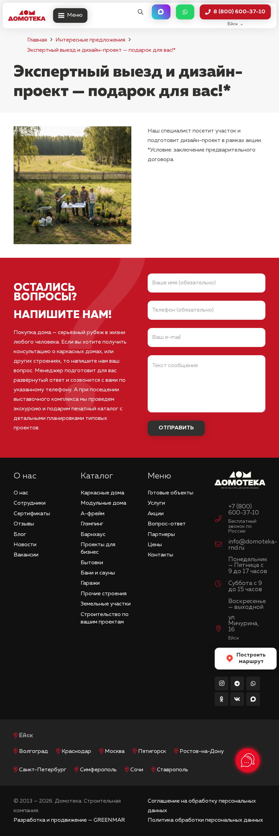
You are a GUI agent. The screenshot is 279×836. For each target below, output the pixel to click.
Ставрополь (172, 770)
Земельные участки (106, 604)
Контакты (160, 555)
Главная (37, 40)
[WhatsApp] (253, 683)
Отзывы (24, 524)
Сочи (136, 770)
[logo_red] (27, 15)
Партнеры (161, 534)
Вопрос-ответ (167, 524)
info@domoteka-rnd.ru (252, 545)
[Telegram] (237, 683)
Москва (115, 751)
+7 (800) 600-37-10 (243, 510)
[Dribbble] (253, 699)
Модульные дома (103, 503)
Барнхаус (93, 534)
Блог (20, 534)
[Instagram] (221, 683)
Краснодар (76, 751)
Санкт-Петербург (42, 770)
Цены (155, 545)
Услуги (156, 503)
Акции (156, 514)
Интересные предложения (90, 40)
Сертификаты (32, 514)
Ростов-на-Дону (202, 751)
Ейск (26, 735)
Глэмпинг (92, 524)
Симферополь (98, 770)
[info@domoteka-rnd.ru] (221, 545)
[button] (140, 12)
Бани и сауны (98, 573)
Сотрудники (30, 503)
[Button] (161, 12)
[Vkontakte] (237, 699)
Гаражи (90, 583)
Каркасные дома (102, 493)
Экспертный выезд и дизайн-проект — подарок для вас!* (101, 50)
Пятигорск (152, 751)
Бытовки (92, 563)
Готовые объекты (170, 493)
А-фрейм (92, 514)
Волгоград (33, 751)
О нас (21, 493)
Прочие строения (104, 594)
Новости (25, 545)
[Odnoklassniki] (221, 699)
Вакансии (26, 555)
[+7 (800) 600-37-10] (221, 519)
